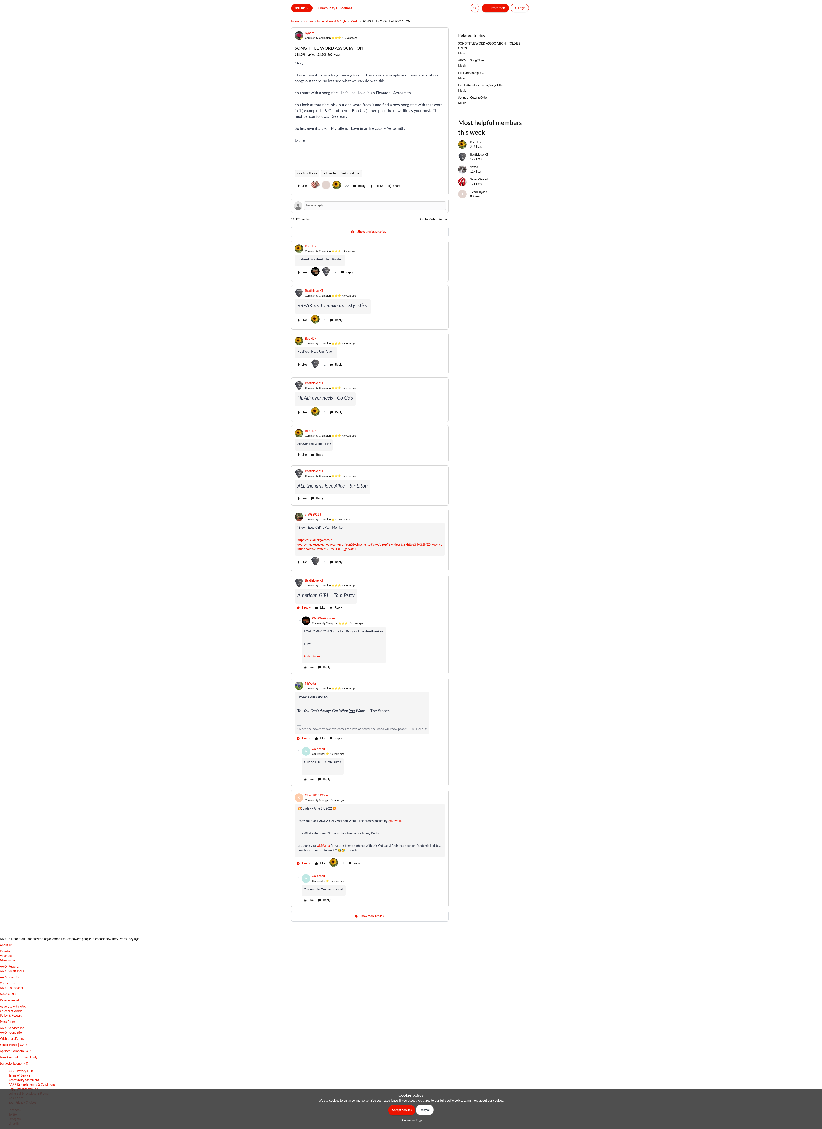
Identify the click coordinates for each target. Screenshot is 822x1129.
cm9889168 (313, 514)
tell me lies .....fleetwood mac (341, 173)
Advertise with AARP (13, 1006)
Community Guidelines (335, 8)
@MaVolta (395, 821)
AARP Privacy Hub (21, 1071)
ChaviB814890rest (317, 795)
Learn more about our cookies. (484, 1100)
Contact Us (7, 983)
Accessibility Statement (24, 1080)
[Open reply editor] (369, 206)
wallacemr (318, 749)
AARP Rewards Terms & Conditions (32, 1084)
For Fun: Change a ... (471, 73)
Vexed (474, 167)
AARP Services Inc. (12, 1028)
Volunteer (6, 956)
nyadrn (309, 33)
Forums (308, 21)
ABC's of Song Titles (471, 60)
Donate (5, 951)
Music (354, 21)
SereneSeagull (479, 179)
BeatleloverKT (314, 290)
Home (295, 21)
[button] (495, 8)
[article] (370, 261)
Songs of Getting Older (473, 97)
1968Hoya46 (478, 192)
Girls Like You (313, 656)
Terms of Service (19, 1075)
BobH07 (310, 246)
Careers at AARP (11, 1011)
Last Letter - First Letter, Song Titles (480, 85)
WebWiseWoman (323, 618)
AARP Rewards (10, 966)
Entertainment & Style (331, 21)
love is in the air (307, 173)
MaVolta (310, 683)
